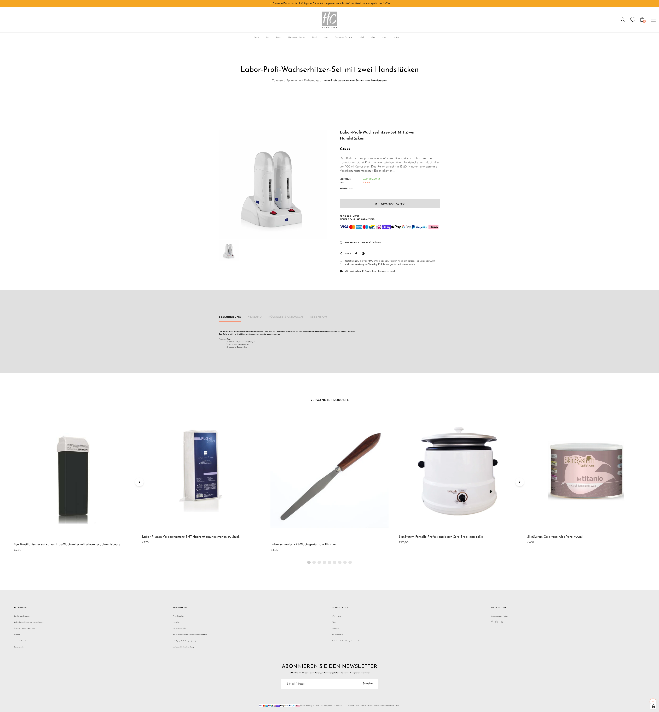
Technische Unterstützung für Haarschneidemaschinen (351, 641)
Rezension (318, 317)
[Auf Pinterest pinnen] (364, 253)
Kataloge (335, 628)
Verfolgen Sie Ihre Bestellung (183, 647)
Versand (255, 317)
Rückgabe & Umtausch (285, 317)
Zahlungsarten (19, 647)
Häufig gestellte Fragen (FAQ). (184, 641)
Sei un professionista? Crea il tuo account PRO (190, 635)
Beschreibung (230, 317)
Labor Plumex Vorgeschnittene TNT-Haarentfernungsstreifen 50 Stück (62, 537)
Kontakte (176, 622)
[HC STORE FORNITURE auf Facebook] (492, 622)
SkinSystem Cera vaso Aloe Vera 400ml (426, 537)
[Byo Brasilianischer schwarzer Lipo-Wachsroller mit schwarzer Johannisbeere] (335, 96)
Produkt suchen (178, 616)
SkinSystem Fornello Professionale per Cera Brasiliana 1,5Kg (312, 537)
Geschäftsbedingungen (22, 616)
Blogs (334, 622)
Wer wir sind (336, 616)
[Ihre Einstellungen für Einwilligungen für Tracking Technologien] (653, 706)
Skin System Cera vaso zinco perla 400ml (556, 537)
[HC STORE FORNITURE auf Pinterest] (502, 622)
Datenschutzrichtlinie (21, 641)
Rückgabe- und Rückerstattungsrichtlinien (28, 622)
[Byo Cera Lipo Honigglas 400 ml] (326, 96)
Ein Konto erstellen (179, 628)
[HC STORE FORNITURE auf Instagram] (496, 622)
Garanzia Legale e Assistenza (25, 628)
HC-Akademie (337, 635)
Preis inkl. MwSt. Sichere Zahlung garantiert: (357, 218)
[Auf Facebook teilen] (357, 253)
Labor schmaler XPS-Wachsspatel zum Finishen (175, 544)
